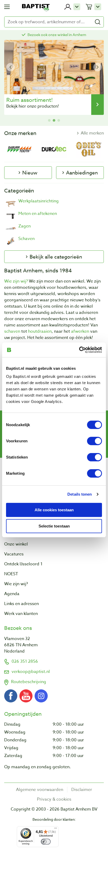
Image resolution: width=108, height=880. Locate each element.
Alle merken (92, 133)
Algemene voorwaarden (39, 790)
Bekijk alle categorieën (56, 256)
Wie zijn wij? (16, 281)
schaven (12, 331)
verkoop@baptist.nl (31, 671)
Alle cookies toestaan (54, 509)
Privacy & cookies (54, 799)
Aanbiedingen (82, 172)
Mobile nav (7, 7)
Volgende (97, 67)
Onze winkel (16, 544)
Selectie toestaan (54, 526)
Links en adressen (21, 604)
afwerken (80, 331)
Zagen (24, 226)
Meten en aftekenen (37, 214)
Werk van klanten (21, 614)
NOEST (11, 574)
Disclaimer (81, 790)
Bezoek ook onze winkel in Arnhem (57, 34)
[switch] (94, 441)
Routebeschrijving (28, 682)
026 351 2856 (25, 661)
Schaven (26, 239)
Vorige (10, 67)
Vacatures (14, 554)
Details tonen (79, 494)
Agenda (11, 594)
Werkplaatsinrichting (38, 201)
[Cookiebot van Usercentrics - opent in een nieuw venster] (79, 350)
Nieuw (29, 172)
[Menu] (55, 829)
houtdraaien (40, 331)
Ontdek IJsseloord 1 (23, 564)
